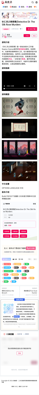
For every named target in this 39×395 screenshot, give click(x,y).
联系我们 (16, 316)
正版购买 (23, 236)
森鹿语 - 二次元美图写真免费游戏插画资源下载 (19, 381)
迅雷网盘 (23, 231)
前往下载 (32, 29)
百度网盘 (6, 231)
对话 (10, 59)
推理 (23, 59)
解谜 (23, 49)
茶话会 (14, 7)
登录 (9, 225)
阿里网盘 (6, 236)
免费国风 (6, 29)
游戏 (30, 7)
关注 (27, 36)
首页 (6, 7)
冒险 (20, 49)
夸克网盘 (15, 236)
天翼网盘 (15, 231)
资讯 (22, 7)
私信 (34, 36)
